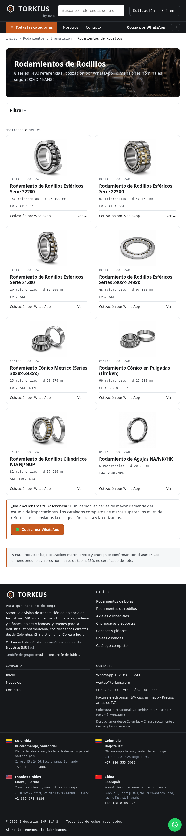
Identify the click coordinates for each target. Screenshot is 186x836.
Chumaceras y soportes (115, 623)
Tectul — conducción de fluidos (56, 654)
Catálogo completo (112, 645)
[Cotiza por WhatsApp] (175, 825)
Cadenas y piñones (111, 630)
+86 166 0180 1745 (121, 803)
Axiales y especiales (112, 615)
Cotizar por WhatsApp (40, 529)
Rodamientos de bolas (114, 601)
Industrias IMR (16, 647)
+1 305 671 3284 (29, 798)
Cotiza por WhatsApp (146, 27)
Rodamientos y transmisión (47, 38)
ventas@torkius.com (113, 682)
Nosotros (70, 27)
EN (176, 27)
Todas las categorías (34, 27)
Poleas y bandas (109, 637)
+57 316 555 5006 (30, 767)
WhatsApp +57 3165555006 (120, 674)
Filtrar (16, 110)
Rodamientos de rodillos (116, 608)
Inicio (11, 38)
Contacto (93, 27)
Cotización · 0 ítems (155, 10)
